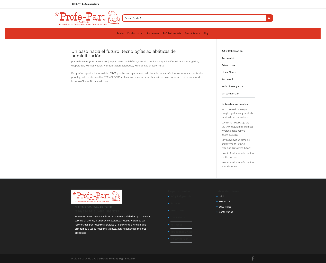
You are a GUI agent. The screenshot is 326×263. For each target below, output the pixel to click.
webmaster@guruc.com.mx (91, 61)
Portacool (227, 79)
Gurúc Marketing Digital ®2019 (117, 258)
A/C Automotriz (172, 33)
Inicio (120, 33)
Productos (133, 33)
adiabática (131, 61)
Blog (206, 33)
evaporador (77, 65)
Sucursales (153, 33)
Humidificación (94, 65)
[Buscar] (269, 18)
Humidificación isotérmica (149, 65)
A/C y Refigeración (232, 51)
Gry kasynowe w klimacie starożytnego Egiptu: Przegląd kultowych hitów (236, 144)
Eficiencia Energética (186, 61)
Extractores (228, 65)
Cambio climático (148, 61)
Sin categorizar (230, 93)
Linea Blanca (229, 72)
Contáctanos (192, 33)
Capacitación (166, 61)
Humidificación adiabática (118, 65)
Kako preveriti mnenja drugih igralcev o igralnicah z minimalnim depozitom (238, 113)
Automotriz (228, 58)
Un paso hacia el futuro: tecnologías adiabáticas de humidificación (123, 53)
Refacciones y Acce (232, 86)
